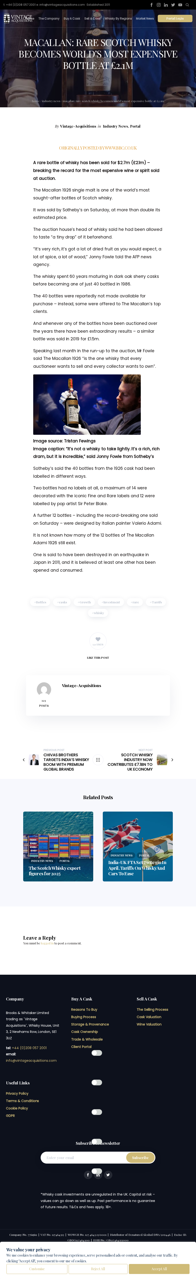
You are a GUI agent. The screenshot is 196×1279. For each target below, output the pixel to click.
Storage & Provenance (90, 1024)
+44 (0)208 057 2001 (29, 1048)
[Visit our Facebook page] (151, 5)
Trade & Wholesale (87, 1039)
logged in (47, 943)
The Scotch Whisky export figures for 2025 (55, 870)
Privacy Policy (17, 1093)
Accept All (159, 1269)
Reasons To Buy (84, 1009)
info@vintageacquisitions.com (31, 1060)
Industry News (51, 101)
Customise (37, 1269)
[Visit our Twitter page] (173, 5)
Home (30, 18)
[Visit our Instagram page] (159, 5)
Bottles (41, 602)
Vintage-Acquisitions (78, 126)
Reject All (98, 1269)
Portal (135, 126)
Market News (145, 18)
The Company (49, 18)
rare (136, 602)
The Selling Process (152, 1009)
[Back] (98, 759)
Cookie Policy (17, 1108)
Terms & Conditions (22, 1100)
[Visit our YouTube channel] (180, 5)
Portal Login (175, 18)
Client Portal (81, 1046)
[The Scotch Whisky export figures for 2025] (58, 846)
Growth (85, 602)
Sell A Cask (92, 18)
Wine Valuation (149, 1024)
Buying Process (83, 1017)
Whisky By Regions (118, 18)
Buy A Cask (72, 18)
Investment (111, 602)
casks (63, 602)
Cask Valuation (149, 1017)
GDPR (10, 1115)
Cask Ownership (84, 1031)
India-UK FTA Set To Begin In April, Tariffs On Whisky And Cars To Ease (137, 867)
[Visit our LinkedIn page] (166, 5)
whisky (99, 613)
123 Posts (44, 703)
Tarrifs (157, 602)
